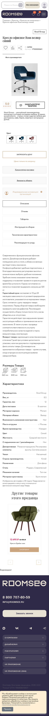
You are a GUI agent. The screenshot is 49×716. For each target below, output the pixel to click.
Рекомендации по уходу (24, 243)
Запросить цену (24, 154)
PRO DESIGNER (32, 5)
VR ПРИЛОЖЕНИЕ (13, 664)
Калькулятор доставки (24, 170)
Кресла (15, 20)
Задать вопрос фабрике (32, 105)
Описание (24, 204)
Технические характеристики (24, 235)
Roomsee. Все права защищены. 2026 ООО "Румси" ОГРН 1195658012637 (22, 686)
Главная (6, 20)
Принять (7, 709)
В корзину (24, 550)
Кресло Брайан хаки (17, 543)
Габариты (24, 219)
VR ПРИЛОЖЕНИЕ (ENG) (16, 671)
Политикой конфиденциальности (16, 705)
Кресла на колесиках (29, 20)
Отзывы (24, 211)
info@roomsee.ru (13, 602)
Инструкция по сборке (24, 227)
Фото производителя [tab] (13, 57)
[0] (38, 14)
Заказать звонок (24, 613)
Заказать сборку (24, 180)
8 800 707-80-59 (16, 597)
